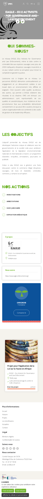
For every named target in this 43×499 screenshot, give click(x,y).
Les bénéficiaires (8, 421)
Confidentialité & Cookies (11, 440)
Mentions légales (8, 437)
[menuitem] (33, 4)
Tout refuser (20, 491)
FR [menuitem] (32, 4)
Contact (5, 428)
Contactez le (21, 313)
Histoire (5, 414)
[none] (33, 4)
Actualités (5, 424)
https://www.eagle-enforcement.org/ (17, 276)
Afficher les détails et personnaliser (15, 495)
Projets (4, 418)
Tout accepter (8, 491)
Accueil (4, 411)
